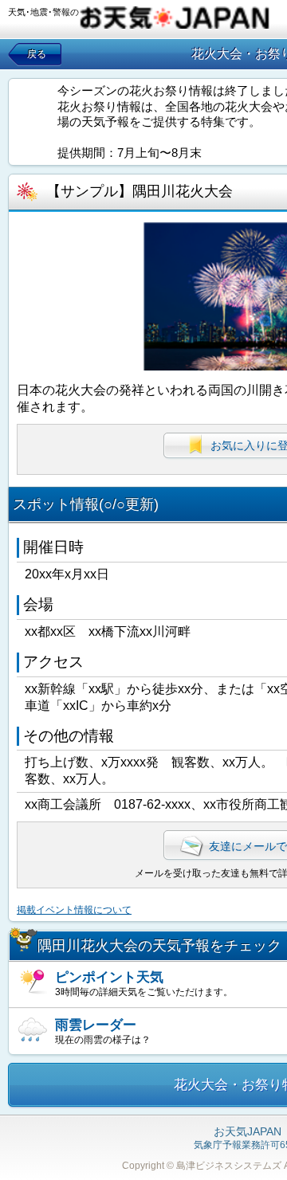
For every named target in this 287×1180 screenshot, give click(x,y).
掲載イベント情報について (74, 909)
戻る (36, 54)
